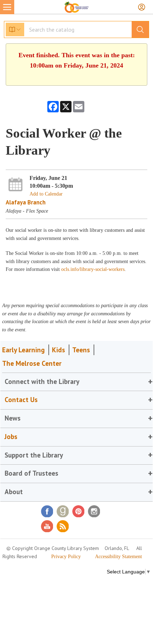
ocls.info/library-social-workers (93, 269)
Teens (81, 350)
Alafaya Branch (26, 202)
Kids (58, 350)
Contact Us (21, 399)
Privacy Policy (66, 556)
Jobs (11, 436)
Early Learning (23, 350)
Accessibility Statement (118, 556)
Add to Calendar (46, 194)
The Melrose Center (32, 363)
